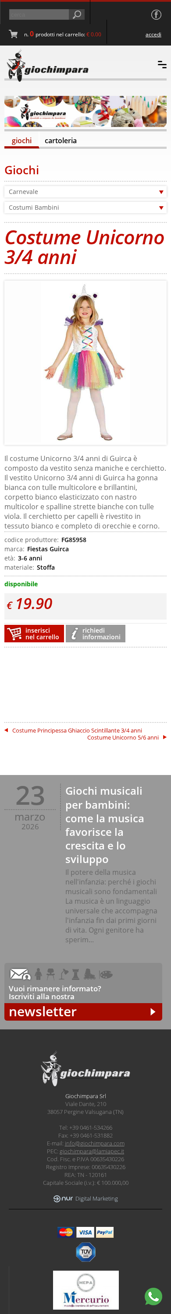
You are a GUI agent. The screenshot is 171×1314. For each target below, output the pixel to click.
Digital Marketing (96, 1198)
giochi (22, 140)
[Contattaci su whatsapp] (153, 1296)
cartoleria (61, 140)
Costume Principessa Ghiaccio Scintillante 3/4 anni (77, 730)
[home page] (55, 65)
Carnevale (23, 191)
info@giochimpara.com (95, 1143)
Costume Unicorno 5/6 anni (123, 737)
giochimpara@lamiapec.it (92, 1151)
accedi (153, 34)
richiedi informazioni (101, 633)
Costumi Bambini (34, 207)
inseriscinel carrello (42, 633)
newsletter (43, 1011)
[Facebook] (156, 15)
